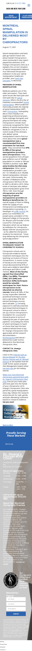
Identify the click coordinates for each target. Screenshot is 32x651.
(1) (25, 209)
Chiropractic (12, 111)
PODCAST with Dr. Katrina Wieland (15, 356)
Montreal (9, 444)
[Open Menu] (28, 5)
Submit (16, 614)
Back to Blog (8, 425)
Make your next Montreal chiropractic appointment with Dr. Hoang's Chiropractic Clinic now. (15, 378)
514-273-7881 (20, 3)
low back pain (8, 368)
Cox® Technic (19, 211)
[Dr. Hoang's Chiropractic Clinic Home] (16, 9)
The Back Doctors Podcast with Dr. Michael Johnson (16, 359)
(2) (16, 303)
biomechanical (9, 337)
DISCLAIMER (15, 630)
